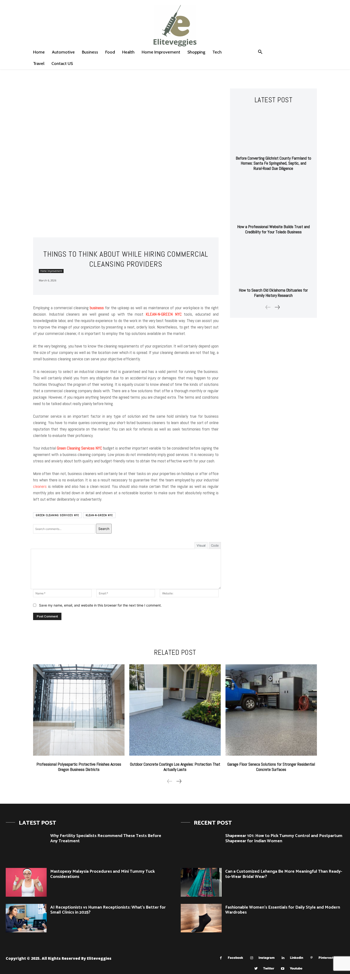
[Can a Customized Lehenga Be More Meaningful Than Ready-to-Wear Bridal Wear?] (201, 882)
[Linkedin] (283, 958)
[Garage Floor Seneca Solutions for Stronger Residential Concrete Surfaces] (271, 710)
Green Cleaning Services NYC (57, 515)
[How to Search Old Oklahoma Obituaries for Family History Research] (273, 263)
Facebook (235, 957)
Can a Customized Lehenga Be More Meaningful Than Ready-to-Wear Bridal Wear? (283, 874)
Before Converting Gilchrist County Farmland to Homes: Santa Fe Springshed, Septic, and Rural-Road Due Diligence (273, 163)
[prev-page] (268, 307)
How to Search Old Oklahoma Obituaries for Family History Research (273, 292)
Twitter (268, 968)
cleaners (40, 486)
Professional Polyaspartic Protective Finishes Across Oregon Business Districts (78, 766)
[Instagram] (251, 958)
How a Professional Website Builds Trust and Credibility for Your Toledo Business (273, 229)
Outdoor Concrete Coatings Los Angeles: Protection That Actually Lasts (175, 766)
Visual (201, 545)
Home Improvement (51, 271)
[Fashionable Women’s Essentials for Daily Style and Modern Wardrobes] (201, 918)
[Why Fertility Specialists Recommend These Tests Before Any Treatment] (26, 846)
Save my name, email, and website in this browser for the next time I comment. (100, 605)
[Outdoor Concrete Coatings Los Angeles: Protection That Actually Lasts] (175, 710)
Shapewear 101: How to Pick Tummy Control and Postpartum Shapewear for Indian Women (283, 838)
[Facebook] (221, 958)
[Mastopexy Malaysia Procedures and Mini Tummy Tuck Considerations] (26, 882)
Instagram (267, 957)
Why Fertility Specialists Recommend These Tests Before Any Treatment (105, 838)
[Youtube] (283, 968)
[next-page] (277, 307)
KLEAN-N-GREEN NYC (99, 515)
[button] (260, 52)
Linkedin (296, 957)
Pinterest (326, 957)
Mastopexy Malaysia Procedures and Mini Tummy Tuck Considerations (102, 874)
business (97, 307)
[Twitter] (256, 968)
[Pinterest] (311, 958)
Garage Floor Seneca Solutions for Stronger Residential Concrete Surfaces (271, 766)
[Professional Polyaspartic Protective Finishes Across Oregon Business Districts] (79, 710)
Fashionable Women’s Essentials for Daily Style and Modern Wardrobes (282, 910)
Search (103, 529)
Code (215, 545)
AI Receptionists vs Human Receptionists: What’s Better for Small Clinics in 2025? (108, 910)
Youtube (296, 968)
